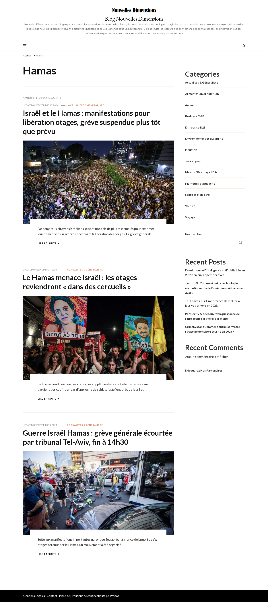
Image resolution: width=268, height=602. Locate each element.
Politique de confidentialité (88, 595)
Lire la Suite (47, 243)
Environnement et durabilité (204, 138)
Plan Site (64, 595)
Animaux (191, 105)
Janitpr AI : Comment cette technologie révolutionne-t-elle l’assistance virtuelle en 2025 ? (214, 287)
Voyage (190, 217)
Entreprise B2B (195, 127)
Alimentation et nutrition (202, 93)
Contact (52, 595)
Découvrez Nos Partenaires (203, 370)
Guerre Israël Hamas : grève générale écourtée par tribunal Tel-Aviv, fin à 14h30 (97, 437)
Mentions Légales (34, 595)
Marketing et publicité (200, 183)
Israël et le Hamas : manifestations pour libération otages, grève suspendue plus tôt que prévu (91, 122)
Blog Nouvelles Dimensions (134, 18)
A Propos (113, 595)
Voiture (190, 206)
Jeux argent (193, 161)
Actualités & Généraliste (86, 105)
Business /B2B (194, 116)
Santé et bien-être (197, 194)
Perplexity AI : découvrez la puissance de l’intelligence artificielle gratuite (212, 316)
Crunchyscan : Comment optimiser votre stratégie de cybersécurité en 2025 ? (212, 329)
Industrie (191, 149)
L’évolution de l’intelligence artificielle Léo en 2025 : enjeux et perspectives (215, 273)
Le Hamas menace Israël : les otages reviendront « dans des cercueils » (80, 282)
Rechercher (193, 234)
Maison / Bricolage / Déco (202, 172)
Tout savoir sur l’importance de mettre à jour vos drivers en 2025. (212, 303)
